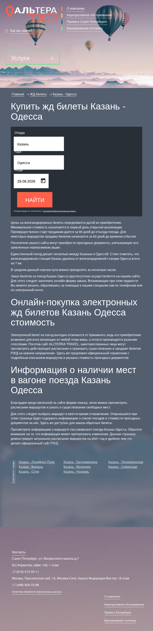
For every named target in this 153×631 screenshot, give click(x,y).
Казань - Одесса (64, 94)
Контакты (19, 552)
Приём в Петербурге (117, 612)
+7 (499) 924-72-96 (25, 584)
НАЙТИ (34, 200)
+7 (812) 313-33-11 (25, 571)
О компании (75, 8)
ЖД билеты (38, 94)
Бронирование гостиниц (85, 28)
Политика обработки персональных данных (37, 591)
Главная (18, 94)
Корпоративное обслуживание (89, 15)
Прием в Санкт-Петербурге (87, 21)
